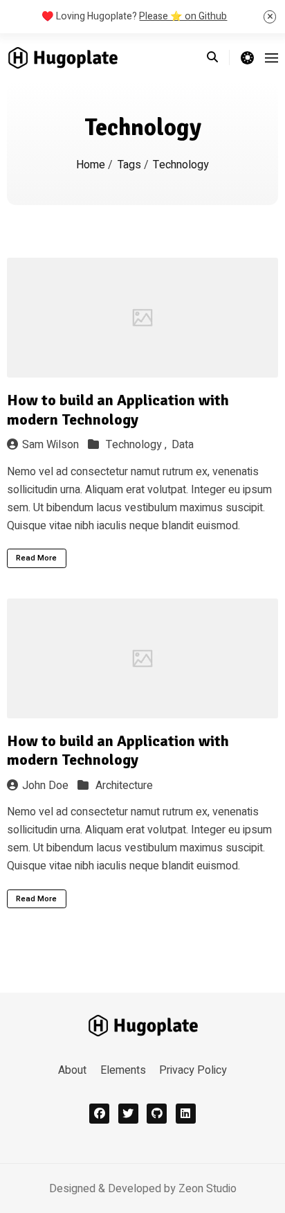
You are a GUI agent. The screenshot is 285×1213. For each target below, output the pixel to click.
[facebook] (99, 1114)
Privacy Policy (193, 1070)
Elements (123, 1070)
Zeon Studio (207, 1188)
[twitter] (128, 1114)
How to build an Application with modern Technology (118, 410)
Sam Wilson (50, 444)
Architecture (124, 785)
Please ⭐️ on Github (183, 16)
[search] (218, 57)
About (72, 1070)
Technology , (137, 444)
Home (92, 165)
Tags (131, 165)
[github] (157, 1114)
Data (183, 444)
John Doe (45, 785)
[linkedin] (186, 1114)
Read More (36, 558)
